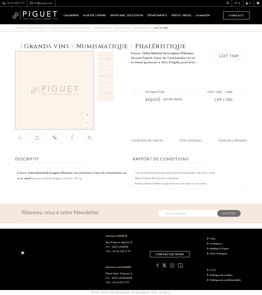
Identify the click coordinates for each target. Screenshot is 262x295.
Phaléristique (142, 28)
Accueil (20, 28)
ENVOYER (229, 213)
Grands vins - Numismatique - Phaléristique (104, 28)
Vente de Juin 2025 (62, 28)
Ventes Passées (37, 28)
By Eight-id (164, 292)
